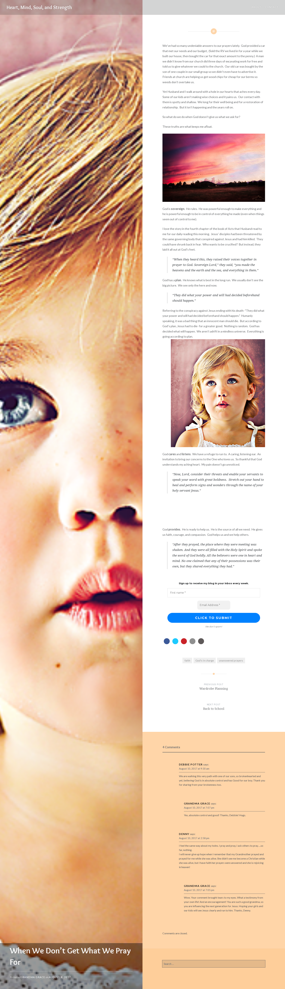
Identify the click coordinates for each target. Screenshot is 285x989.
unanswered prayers (231, 660)
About (256, 7)
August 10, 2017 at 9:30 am (194, 768)
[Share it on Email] (192, 643)
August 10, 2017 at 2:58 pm (194, 838)
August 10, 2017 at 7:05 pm (199, 890)
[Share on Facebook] (167, 643)
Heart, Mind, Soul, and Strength (39, 7)
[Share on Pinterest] (184, 643)
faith (187, 660)
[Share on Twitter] (175, 643)
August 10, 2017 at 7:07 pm (199, 807)
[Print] (201, 643)
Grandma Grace (32, 977)
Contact (271, 7)
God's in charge (204, 660)
